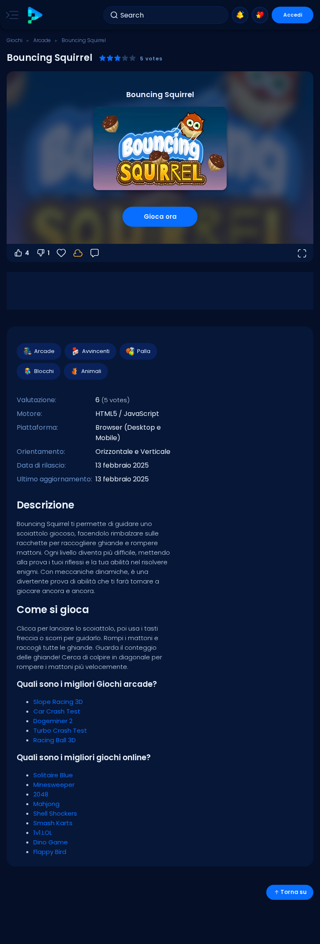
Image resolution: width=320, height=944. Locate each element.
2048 (40, 794)
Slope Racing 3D (58, 701)
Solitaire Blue (53, 775)
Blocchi (44, 371)
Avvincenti (96, 351)
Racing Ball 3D (54, 740)
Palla (143, 351)
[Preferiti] (260, 15)
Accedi (292, 14)
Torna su (293, 892)
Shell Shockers (55, 813)
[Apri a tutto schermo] (302, 253)
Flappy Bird (49, 851)
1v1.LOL (42, 832)
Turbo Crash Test (60, 730)
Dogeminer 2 (52, 720)
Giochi (14, 40)
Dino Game (50, 842)
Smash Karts (52, 823)
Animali (91, 371)
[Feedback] (95, 253)
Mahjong (46, 803)
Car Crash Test (56, 711)
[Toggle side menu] (10, 15)
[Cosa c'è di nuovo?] (240, 15)
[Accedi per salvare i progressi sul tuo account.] (78, 253)
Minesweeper (54, 784)
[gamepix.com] (35, 15)
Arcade (42, 40)
